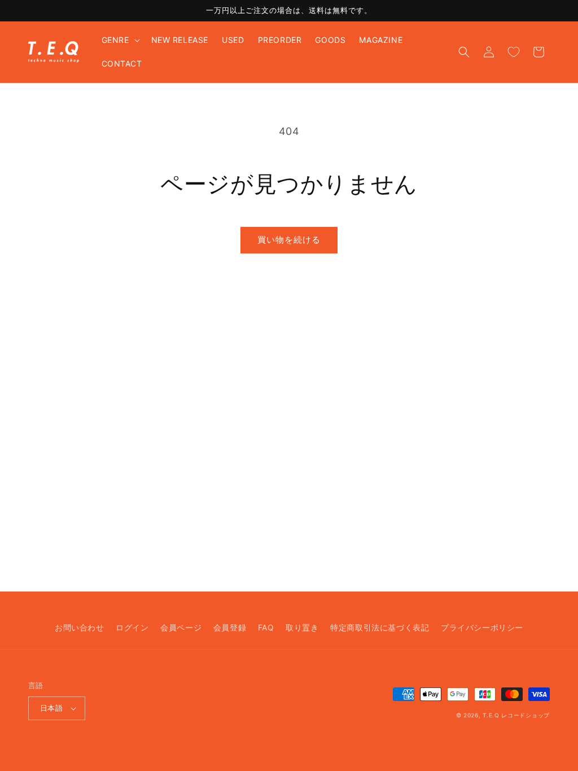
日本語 (51, 707)
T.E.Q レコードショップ (516, 715)
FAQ (266, 627)
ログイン (132, 627)
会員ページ (181, 627)
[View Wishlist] (513, 52)
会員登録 (229, 627)
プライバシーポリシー (482, 627)
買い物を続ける (289, 239)
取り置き (302, 627)
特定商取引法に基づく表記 (379, 627)
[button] (119, 40)
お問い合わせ (79, 627)
